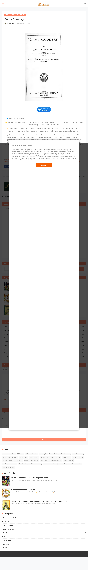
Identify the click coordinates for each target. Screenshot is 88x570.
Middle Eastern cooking (10, 457)
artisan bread (45, 457)
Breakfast (44, 522)
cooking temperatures (10, 464)
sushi (44, 548)
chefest (12, 23)
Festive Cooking (54, 454)
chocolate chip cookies (31, 461)
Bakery (28, 454)
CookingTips (43, 454)
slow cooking (63, 464)
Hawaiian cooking (78, 454)
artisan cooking (55, 457)
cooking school (68, 461)
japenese (44, 544)
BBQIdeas (20, 454)
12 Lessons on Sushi (9, 454)
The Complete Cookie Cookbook (23, 489)
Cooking (34, 454)
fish (44, 537)
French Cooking (66, 454)
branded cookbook (9, 461)
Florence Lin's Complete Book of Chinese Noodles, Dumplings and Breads (39, 501)
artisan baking (34, 457)
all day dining (23, 457)
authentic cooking (78, 457)
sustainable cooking (75, 464)
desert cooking (23, 464)
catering (19, 461)
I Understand (44, 165)
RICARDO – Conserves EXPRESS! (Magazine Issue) (29, 478)
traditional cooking (8, 467)
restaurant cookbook (50, 464)
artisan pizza (66, 457)
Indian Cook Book (44, 529)
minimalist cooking (36, 464)
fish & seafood (44, 540)
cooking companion (55, 461)
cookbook (44, 461)
